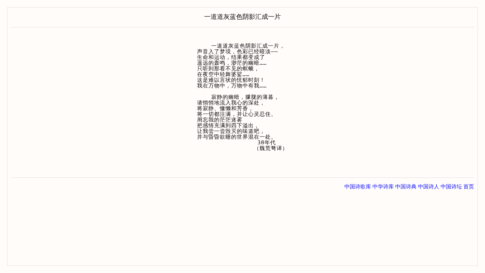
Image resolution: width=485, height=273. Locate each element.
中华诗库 (383, 186)
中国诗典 (405, 186)
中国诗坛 (451, 186)
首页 (468, 186)
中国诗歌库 (357, 186)
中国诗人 (428, 186)
